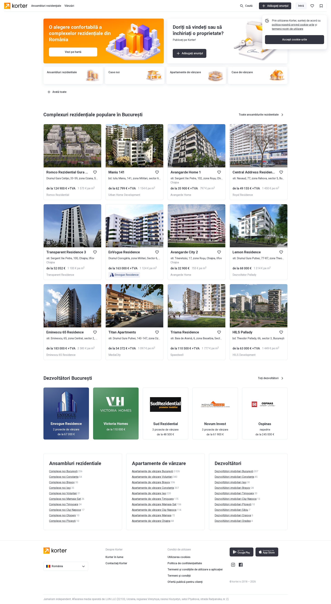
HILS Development (244, 355)
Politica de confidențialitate (185, 563)
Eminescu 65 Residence (61, 355)
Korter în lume (114, 557)
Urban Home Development (124, 195)
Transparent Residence (60, 274)
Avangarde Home (180, 195)
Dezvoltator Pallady (244, 274)
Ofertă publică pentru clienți (185, 582)
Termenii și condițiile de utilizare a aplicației (195, 569)
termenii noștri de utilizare (287, 28)
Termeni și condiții (179, 575)
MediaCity (114, 355)
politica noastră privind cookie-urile (293, 24)
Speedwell (176, 355)
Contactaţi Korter (116, 563)
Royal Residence (243, 195)
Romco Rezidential (57, 195)
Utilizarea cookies (179, 557)
